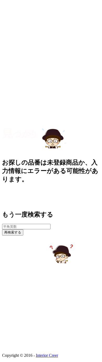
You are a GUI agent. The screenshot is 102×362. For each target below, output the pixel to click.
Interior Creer (47, 355)
